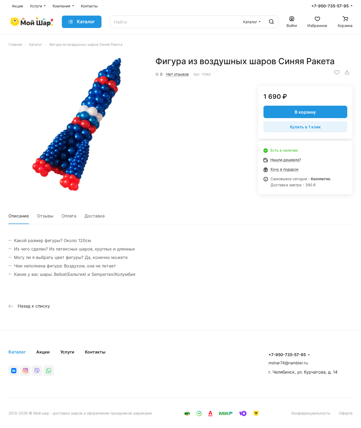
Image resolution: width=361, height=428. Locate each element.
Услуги (67, 352)
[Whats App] (48, 370)
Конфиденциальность (310, 413)
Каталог (17, 352)
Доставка (95, 215)
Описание (18, 215)
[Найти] (271, 22)
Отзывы (45, 215)
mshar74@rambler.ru (288, 362)
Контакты (95, 352)
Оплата (69, 215)
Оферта (346, 413)
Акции (43, 352)
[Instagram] (25, 370)
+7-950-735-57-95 (330, 6)
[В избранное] (337, 72)
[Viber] (37, 370)
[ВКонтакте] (13, 370)
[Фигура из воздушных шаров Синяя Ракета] (76, 124)
